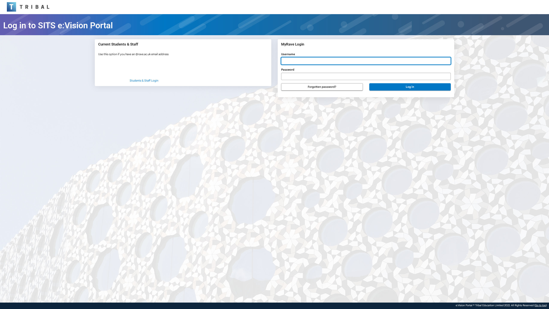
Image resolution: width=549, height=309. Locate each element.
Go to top (540, 305)
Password (287, 69)
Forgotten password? (322, 87)
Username (288, 54)
